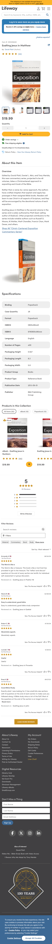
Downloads (6, 781)
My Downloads (34, 742)
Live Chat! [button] (32, 759)
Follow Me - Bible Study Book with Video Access (20, 853)
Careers (5, 744)
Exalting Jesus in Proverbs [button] (23, 665)
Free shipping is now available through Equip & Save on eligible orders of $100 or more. (26, 2)
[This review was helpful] (44, 586)
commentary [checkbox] (15, 542)
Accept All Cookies (33, 938)
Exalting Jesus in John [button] (21, 706)
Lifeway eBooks (8, 787)
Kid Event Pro (7, 778)
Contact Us (6, 742)
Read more (6, 701)
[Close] (48, 919)
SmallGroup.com (8, 790)
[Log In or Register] (38, 8)
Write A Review (26, 513)
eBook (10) (24, 411)
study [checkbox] (32, 542)
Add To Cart (27, 134)
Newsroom (6, 747)
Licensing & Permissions (11, 750)
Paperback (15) (40, 411)
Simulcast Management (11, 784)
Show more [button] (39, 542)
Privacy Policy (7, 753)
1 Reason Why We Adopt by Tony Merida (20, 857)
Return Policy (33, 747)
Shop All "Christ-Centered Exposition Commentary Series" (20, 230)
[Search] (47, 14)
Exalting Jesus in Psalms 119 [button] (23, 579)
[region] (26, 495)
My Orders (32, 739)
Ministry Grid (7, 773)
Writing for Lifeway (9, 759)
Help (30, 756)
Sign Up (7, 822)
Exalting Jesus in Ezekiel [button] (22, 609)
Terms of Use (7, 756)
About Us (5, 739)
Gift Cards (32, 750)
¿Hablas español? (43, 37)
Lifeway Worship (8, 776)
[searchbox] (21, 529)
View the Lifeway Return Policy (29, 152)
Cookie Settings (14, 938)
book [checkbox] (25, 542)
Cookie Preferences (35, 753)
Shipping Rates (34, 744)
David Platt (9, 49)
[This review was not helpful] (48, 586)
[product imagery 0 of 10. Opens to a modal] (26, 81)
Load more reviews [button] (26, 722)
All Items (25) (9, 411)
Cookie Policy (14, 930)
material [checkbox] (5, 542)
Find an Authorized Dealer (12, 762)
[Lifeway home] (9, 8)
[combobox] (26, 14)
